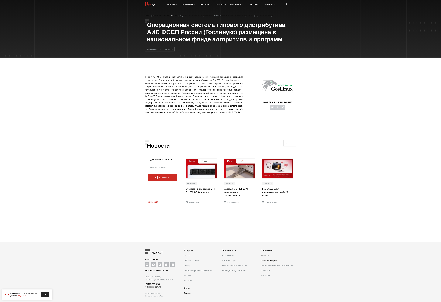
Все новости (153, 202)
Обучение (220, 4)
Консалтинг (204, 4)
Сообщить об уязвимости (234, 270)
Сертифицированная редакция (198, 270)
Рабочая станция (191, 260)
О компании (267, 250)
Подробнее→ (23, 296)
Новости (265, 255)
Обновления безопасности (234, 265)
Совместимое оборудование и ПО (277, 265)
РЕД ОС (187, 255)
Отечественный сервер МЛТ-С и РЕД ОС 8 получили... (201, 190)
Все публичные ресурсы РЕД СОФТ (157, 270)
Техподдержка (187, 4)
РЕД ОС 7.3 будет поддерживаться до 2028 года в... (275, 192)
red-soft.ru (159, 296)
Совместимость (236, 4)
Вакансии (265, 275)
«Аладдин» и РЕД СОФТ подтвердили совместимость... (236, 192)
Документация (229, 260)
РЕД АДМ (188, 280)
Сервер (187, 265)
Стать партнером (269, 260)
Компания (269, 4)
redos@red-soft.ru (153, 287)
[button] (286, 143)
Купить (187, 288)
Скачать (187, 293)
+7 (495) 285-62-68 (152, 284)
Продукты (171, 4)
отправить (164, 177)
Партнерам (254, 4)
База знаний (228, 255)
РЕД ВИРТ (188, 275)
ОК (45, 294)
